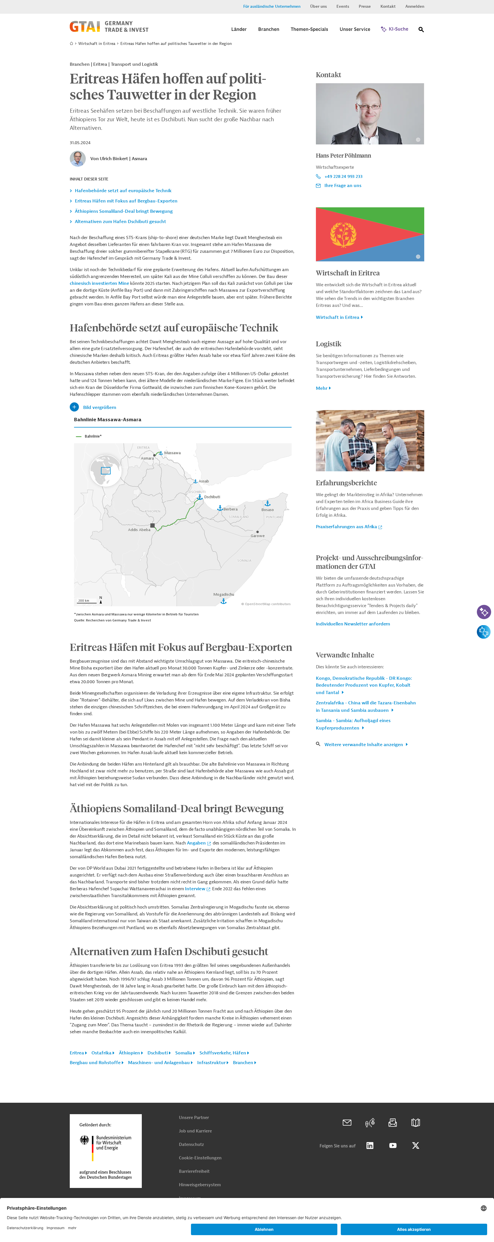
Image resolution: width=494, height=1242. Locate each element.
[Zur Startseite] (109, 30)
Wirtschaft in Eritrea (96, 43)
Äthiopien (129, 1053)
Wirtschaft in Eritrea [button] (337, 317)
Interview (195, 889)
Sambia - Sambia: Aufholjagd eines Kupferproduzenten (353, 724)
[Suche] (421, 30)
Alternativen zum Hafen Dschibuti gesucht (120, 221)
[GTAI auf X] (415, 1145)
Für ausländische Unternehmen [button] (271, 6)
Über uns (318, 6)
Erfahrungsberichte (346, 482)
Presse (365, 6)
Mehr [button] (321, 388)
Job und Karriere (195, 1131)
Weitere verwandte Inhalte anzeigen (364, 745)
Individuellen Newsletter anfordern (353, 624)
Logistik (328, 343)
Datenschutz (191, 1144)
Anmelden (414, 6)
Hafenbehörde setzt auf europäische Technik (123, 191)
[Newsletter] (392, 1122)
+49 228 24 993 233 (343, 176)
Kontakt (388, 6)
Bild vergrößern (99, 407)
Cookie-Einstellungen (200, 1158)
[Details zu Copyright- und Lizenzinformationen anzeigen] (418, 139)
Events (342, 6)
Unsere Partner (194, 1117)
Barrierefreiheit (194, 1171)
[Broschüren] (415, 1122)
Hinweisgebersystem (200, 1185)
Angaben (196, 843)
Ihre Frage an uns (342, 185)
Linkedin (370, 1145)
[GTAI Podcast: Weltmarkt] (370, 1122)
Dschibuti (158, 1053)
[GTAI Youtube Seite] (392, 1145)
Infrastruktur (211, 1063)
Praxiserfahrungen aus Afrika (346, 527)
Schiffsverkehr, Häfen (223, 1053)
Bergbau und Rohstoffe (95, 1063)
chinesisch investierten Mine (100, 283)
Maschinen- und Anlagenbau (159, 1063)
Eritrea (77, 1053)
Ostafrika (101, 1053)
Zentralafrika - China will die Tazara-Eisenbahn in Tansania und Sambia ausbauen (366, 706)
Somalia (183, 1053)
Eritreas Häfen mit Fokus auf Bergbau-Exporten (126, 201)
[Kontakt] (347, 1122)
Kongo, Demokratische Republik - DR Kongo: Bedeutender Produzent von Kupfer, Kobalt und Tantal (364, 685)
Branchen (243, 1063)
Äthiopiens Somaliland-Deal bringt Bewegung (124, 211)
